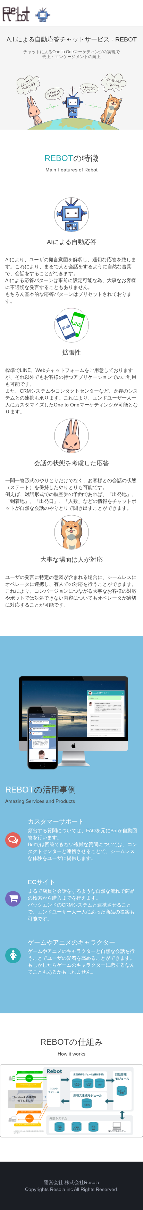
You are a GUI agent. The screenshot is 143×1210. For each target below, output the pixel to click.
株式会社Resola (82, 1182)
